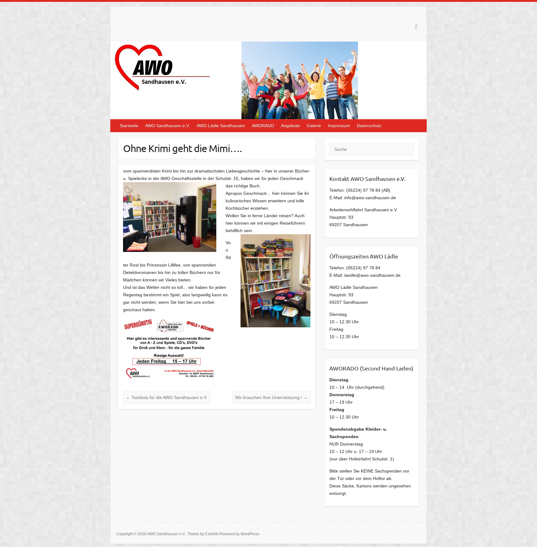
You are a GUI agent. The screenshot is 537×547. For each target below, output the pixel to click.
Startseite (129, 125)
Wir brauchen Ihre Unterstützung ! (271, 397)
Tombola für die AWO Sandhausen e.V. (167, 397)
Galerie (314, 125)
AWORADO (263, 125)
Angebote (290, 125)
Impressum (339, 125)
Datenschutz (369, 125)
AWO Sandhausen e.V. (167, 125)
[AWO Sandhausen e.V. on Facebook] (416, 27)
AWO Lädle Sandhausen (221, 125)
